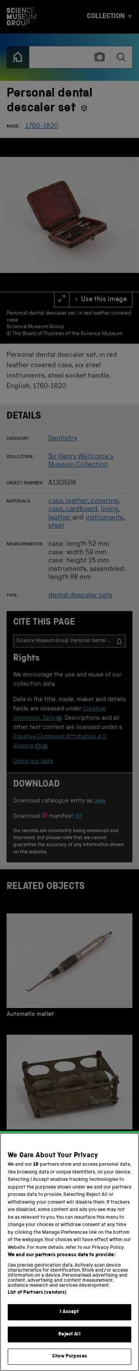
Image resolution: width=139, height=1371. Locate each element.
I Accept (69, 1312)
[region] (69, 1252)
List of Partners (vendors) (37, 1292)
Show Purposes (69, 1356)
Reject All (69, 1334)
